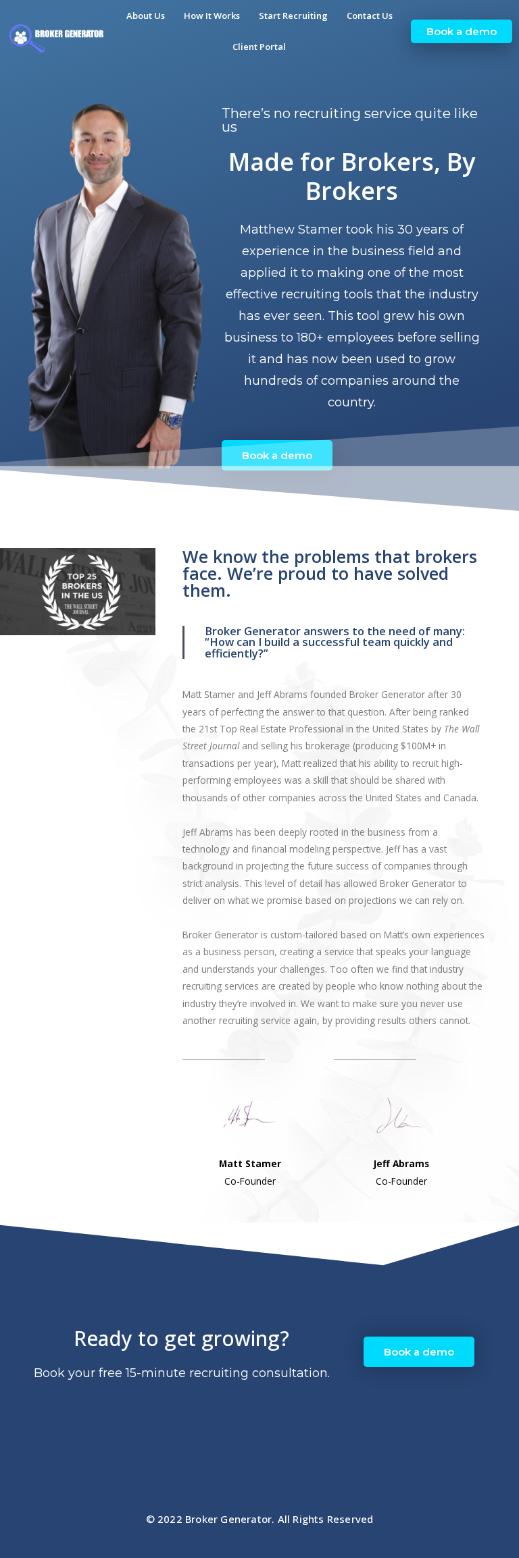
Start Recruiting (293, 15)
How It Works (212, 15)
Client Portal (259, 47)
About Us (145, 15)
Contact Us (370, 15)
